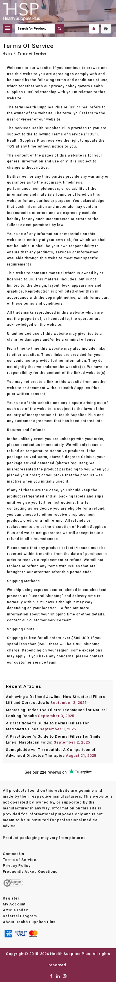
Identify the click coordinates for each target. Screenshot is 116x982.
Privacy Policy (16, 865)
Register (11, 898)
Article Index (15, 910)
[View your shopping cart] (106, 29)
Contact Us (13, 854)
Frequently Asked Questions (30, 871)
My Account (14, 904)
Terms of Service (19, 860)
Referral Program (20, 916)
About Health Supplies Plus (29, 922)
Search (59, 29)
